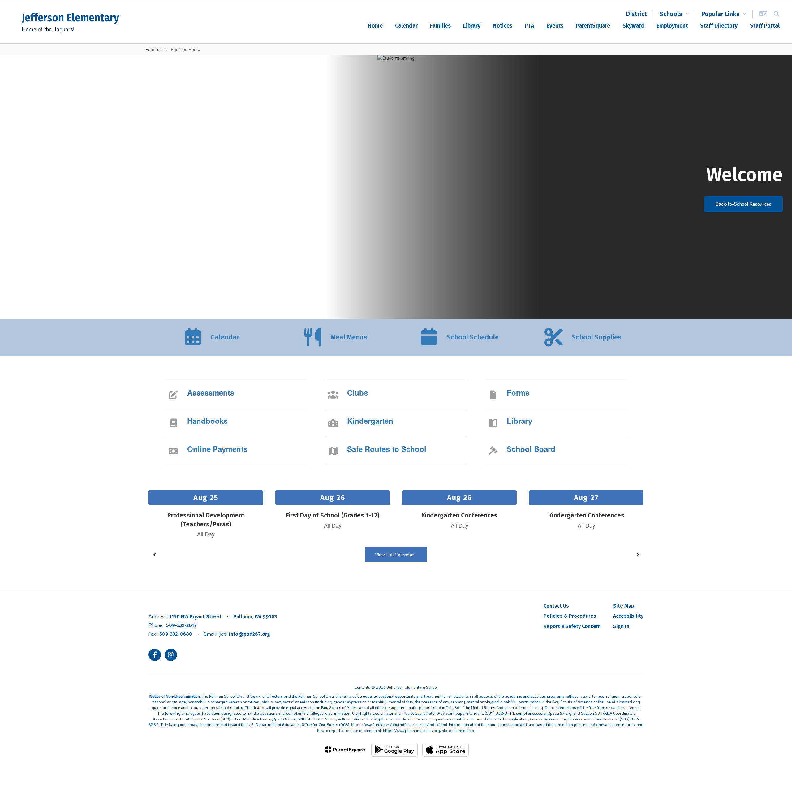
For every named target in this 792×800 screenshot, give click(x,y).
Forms (518, 392)
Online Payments (217, 448)
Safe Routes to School (386, 448)
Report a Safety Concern (572, 626)
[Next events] (637, 554)
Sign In (621, 626)
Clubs (357, 392)
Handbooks (207, 420)
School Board (531, 448)
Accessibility (628, 616)
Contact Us (556, 606)
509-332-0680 (175, 634)
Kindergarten (370, 420)
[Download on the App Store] (445, 750)
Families (153, 49)
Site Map (623, 606)
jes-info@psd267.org (244, 634)
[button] (674, 14)
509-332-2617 (181, 625)
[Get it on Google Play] (394, 750)
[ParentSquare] (345, 749)
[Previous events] (154, 554)
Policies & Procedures (570, 616)
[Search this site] (776, 14)
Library (519, 420)
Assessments (210, 392)
